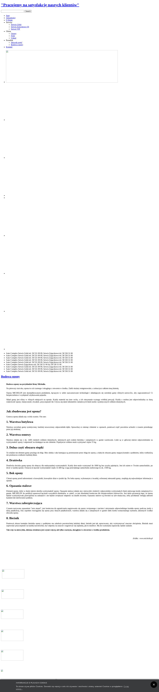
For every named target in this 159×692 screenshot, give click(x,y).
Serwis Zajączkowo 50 (20, 27)
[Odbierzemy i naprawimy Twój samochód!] (82, 158)
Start (8, 16)
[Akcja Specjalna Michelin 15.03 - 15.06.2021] (62, 82)
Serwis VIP (15, 29)
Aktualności (10, 18)
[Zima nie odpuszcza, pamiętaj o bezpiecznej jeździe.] (62, 195)
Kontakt (9, 47)
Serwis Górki (16, 25)
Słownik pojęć (16, 42)
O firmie (9, 20)
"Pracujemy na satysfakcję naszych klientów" (40, 5)
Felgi (13, 36)
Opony (13, 33)
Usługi (13, 38)
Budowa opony (17, 45)
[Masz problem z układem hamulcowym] (62, 120)
